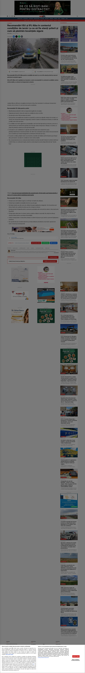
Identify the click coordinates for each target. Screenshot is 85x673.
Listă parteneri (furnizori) (43, 657)
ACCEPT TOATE (76, 656)
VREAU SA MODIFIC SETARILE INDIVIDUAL (75, 660)
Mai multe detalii (9, 654)
